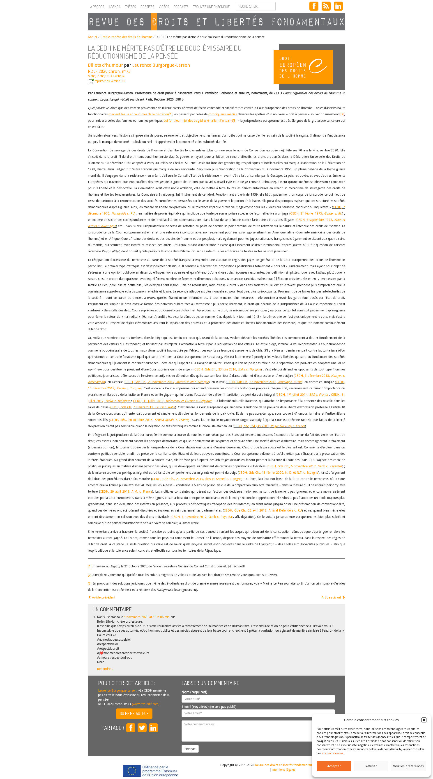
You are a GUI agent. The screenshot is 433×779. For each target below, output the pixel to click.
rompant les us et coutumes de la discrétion (138, 114)
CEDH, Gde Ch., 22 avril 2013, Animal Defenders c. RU (263, 510)
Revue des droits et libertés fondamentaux (284, 765)
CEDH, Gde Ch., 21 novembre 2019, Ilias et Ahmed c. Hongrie (196, 479)
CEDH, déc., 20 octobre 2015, (149, 420)
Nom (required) (194, 692)
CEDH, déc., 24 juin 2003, (269, 426)
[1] (171, 114)
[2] (342, 114)
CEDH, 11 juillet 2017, (172, 401)
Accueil (92, 37)
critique (120, 76)
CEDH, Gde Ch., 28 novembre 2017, (166, 382)
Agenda (115, 7)
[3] (235, 120)
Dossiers (147, 7)
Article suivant (332, 597)
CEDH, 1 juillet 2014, (302, 394)
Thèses (130, 7)
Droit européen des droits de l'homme (126, 37)
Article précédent (103, 597)
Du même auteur (134, 713)
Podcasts (181, 7)
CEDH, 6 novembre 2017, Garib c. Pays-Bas (202, 517)
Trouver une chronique (211, 7)
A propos (97, 7)
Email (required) (209, 706)
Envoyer (190, 749)
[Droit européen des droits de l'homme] (312, 67)
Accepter (334, 766)
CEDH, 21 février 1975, (316, 213)
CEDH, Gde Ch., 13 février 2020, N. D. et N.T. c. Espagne (278, 472)
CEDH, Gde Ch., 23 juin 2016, (227, 369)
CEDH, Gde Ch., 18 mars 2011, (142, 407)
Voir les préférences (408, 766)
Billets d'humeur (105, 65)
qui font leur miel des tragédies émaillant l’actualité (198, 120)
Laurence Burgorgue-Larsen (161, 65)
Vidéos (164, 7)
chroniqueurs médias (222, 114)
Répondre (105, 669)
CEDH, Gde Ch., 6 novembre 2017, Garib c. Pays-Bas (304, 466)
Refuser (371, 766)
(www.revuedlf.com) (145, 704)
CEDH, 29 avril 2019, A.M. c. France (126, 491)
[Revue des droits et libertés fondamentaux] (216, 21)
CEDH (110, 76)
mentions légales (332, 753)
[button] (424, 720)
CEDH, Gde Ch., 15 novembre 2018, (264, 382)
